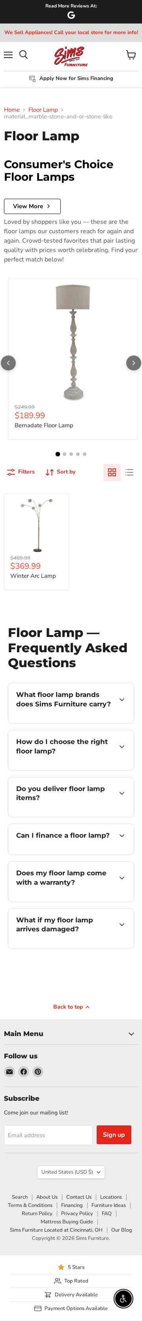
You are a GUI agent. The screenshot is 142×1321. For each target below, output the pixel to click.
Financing (72, 1205)
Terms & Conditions (30, 1205)
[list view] (129, 472)
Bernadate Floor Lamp (44, 425)
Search (20, 1197)
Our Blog (121, 1230)
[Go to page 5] (84, 454)
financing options (71, 853)
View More (28, 206)
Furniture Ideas (109, 1205)
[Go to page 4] (78, 454)
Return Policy (37, 1213)
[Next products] (133, 363)
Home (12, 110)
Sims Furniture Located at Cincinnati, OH (56, 1230)
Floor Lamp (43, 110)
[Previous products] (8, 363)
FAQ (107, 1213)
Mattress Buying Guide (67, 1221)
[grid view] (112, 472)
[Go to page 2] (64, 454)
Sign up (114, 1134)
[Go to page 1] (57, 454)
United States (67, 1172)
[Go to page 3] (71, 454)
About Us (47, 1197)
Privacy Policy (77, 1213)
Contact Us (79, 1197)
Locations (111, 1197)
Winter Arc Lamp (33, 576)
